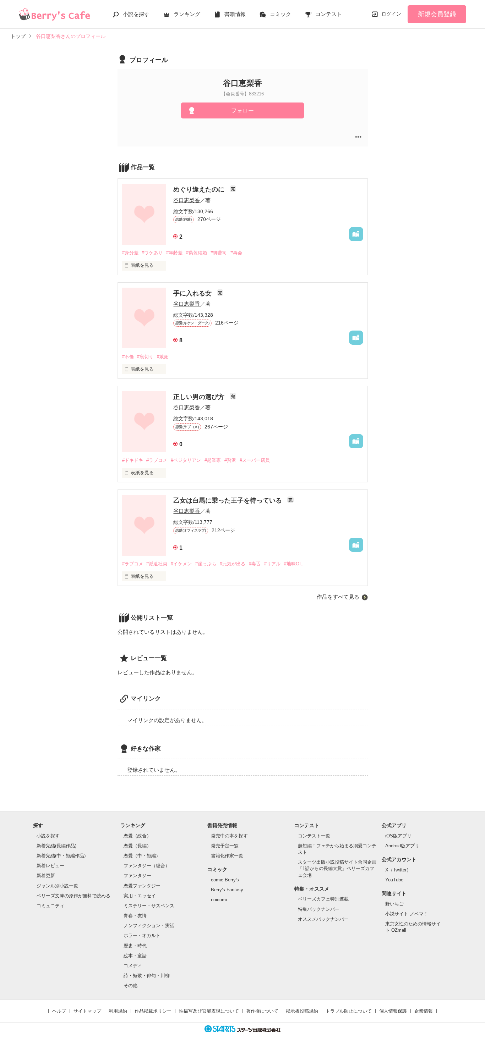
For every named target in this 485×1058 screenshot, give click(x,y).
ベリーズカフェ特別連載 (323, 899)
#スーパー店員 (255, 460)
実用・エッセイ (140, 895)
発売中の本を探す (229, 835)
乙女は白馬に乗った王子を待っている (228, 500)
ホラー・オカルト (142, 935)
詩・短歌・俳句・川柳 (147, 975)
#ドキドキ (132, 460)
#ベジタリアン (186, 460)
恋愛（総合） (137, 835)
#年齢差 (174, 252)
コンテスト (328, 14)
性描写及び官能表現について (209, 1011)
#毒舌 (255, 563)
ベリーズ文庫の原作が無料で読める (73, 895)
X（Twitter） (398, 870)
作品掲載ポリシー (153, 1011)
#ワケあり (152, 252)
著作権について (262, 1011)
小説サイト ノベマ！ (406, 913)
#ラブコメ (156, 460)
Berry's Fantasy (227, 889)
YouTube (394, 879)
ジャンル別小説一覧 (57, 885)
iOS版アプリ (398, 835)
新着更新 (46, 875)
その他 (130, 985)
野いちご (394, 904)
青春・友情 (135, 915)
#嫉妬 (163, 356)
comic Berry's (225, 879)
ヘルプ (59, 1011)
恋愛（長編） (137, 845)
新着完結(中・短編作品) (61, 855)
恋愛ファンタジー (142, 885)
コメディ (133, 965)
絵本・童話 (135, 955)
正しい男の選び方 (199, 396)
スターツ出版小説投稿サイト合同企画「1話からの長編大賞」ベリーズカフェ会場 (337, 868)
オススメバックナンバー (323, 919)
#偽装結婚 (196, 252)
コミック (280, 14)
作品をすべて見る (338, 597)
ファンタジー (137, 875)
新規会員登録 (437, 14)
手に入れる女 (193, 293)
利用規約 (118, 1011)
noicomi (219, 899)
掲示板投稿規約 (302, 1011)
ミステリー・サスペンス (149, 905)
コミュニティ (50, 905)
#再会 (236, 252)
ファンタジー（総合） (147, 865)
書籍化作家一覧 (227, 855)
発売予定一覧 (225, 845)
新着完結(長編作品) (56, 845)
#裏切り (145, 356)
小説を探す (136, 14)
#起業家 (213, 460)
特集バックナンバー (318, 909)
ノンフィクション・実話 (149, 925)
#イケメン (181, 563)
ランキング (187, 14)
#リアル (272, 563)
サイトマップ (87, 1011)
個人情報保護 (393, 1011)
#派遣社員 (156, 563)
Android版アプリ (402, 845)
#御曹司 (219, 252)
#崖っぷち (205, 563)
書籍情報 (235, 14)
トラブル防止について (349, 1011)
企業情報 (423, 1011)
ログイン (391, 14)
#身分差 (130, 252)
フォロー (242, 110)
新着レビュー (50, 865)
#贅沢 (230, 460)
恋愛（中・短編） (142, 855)
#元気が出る (232, 563)
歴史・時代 (135, 945)
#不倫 (128, 356)
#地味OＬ (294, 563)
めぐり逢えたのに (199, 189)
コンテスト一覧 (314, 835)
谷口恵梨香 (186, 200)
